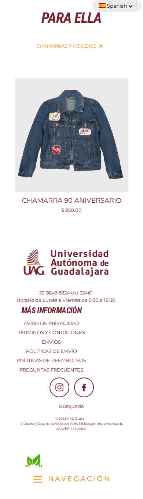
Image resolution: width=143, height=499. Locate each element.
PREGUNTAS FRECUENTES (51, 370)
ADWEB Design (82, 424)
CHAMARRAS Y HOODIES (66, 46)
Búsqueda (71, 406)
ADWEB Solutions (71, 429)
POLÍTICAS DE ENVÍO (51, 351)
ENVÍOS (51, 342)
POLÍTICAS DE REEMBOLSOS (51, 360)
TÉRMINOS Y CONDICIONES (51, 332)
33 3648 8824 (54, 293)
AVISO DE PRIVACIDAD (51, 323)
